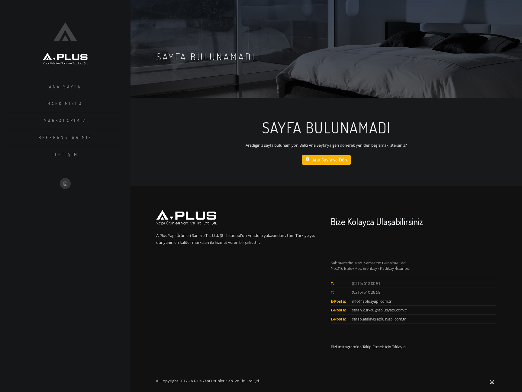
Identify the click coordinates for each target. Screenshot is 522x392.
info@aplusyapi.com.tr (372, 301)
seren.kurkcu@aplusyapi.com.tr (379, 310)
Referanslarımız (65, 137)
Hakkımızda (65, 103)
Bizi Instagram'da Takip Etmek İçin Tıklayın (368, 346)
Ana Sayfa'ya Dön (329, 160)
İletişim (65, 154)
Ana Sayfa (65, 86)
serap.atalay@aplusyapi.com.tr (379, 319)
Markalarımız (65, 120)
